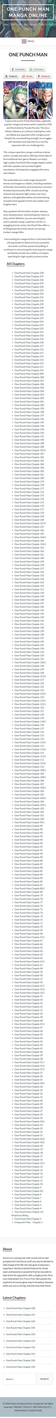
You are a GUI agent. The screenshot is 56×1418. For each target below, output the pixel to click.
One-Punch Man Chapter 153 (29, 582)
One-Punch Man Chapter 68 (29, 933)
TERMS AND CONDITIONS (28, 1410)
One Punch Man (33, 120)
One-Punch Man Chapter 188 (29, 446)
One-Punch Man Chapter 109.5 (30, 770)
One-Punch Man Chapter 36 (29, 1076)
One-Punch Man (27, 1278)
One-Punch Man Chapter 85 (29, 871)
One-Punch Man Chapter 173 (29, 502)
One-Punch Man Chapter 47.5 (29, 1024)
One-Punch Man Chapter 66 (29, 944)
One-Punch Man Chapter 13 (29, 1173)
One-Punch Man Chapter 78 (29, 898)
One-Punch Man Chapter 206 (29, 384)
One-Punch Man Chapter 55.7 (29, 985)
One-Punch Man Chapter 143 (29, 617)
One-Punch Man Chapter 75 (29, 909)
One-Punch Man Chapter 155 (29, 575)
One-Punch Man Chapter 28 (29, 1107)
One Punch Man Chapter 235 (29, 283)
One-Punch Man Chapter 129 (29, 669)
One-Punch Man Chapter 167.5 (30, 523)
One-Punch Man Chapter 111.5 (30, 756)
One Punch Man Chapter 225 (29, 318)
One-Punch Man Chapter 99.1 (29, 822)
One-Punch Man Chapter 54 (29, 999)
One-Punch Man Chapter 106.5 (30, 787)
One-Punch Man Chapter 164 (29, 540)
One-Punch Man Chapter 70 (29, 926)
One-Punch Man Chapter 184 (29, 464)
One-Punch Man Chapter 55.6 (29, 989)
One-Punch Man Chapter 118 (29, 724)
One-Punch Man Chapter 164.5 (30, 537)
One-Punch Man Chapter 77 (29, 902)
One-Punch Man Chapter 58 (29, 975)
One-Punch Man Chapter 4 (28, 1208)
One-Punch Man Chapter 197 (29, 415)
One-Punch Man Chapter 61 (29, 964)
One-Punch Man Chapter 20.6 (29, 1138)
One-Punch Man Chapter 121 (29, 711)
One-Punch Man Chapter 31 (29, 1097)
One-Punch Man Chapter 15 (29, 1166)
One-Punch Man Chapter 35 (29, 1079)
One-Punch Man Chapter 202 (29, 398)
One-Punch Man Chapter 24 (29, 1124)
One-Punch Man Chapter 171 (29, 509)
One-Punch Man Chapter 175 (29, 495)
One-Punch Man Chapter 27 (29, 1111)
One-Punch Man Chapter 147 (29, 603)
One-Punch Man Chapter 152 (29, 585)
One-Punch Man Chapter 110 (29, 766)
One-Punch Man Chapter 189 (29, 443)
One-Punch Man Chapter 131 (29, 658)
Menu (30, 41)
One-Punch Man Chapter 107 (29, 784)
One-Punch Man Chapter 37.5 (29, 1069)
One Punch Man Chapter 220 (29, 335)
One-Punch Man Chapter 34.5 (29, 1083)
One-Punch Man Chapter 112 (29, 752)
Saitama (7, 1257)
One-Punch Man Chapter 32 (29, 1093)
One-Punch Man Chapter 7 (28, 1197)
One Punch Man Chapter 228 (29, 307)
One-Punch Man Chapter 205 (29, 387)
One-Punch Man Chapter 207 (29, 380)
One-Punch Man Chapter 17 (29, 1156)
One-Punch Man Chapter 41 (29, 1048)
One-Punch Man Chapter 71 (29, 923)
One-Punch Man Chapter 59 (29, 971)
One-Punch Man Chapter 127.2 (30, 676)
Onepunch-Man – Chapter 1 (29, 1222)
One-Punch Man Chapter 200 (29, 405)
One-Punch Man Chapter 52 (29, 1006)
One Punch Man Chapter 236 (29, 279)
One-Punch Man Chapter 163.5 (30, 544)
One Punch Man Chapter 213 (29, 359)
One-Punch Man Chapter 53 (29, 1003)
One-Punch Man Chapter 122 (29, 707)
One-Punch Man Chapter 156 (29, 571)
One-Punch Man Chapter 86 (29, 867)
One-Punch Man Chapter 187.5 (30, 450)
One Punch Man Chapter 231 (29, 297)
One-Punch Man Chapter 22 (29, 1131)
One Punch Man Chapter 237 (29, 276)
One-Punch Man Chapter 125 (29, 686)
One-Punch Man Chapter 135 (29, 645)
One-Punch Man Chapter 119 (29, 718)
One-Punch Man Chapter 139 (29, 631)
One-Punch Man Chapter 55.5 (29, 992)
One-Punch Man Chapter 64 (29, 951)
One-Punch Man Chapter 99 (29, 825)
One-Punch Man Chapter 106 (29, 791)
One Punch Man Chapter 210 (29, 370)
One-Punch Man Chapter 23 (29, 1128)
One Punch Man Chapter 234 (29, 286)
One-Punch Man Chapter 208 (29, 377)
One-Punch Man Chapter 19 (29, 1149)
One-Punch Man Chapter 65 (29, 947)
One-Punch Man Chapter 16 (29, 1159)
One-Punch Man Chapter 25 (29, 1117)
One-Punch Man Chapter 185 (29, 460)
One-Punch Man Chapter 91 (29, 850)
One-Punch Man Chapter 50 (29, 1013)
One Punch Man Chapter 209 (29, 373)
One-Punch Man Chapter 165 (29, 533)
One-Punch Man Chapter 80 (29, 891)
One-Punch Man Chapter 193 (29, 429)
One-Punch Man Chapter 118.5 (30, 721)
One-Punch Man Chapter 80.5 (29, 888)
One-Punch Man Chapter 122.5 (30, 700)
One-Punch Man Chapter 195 (29, 422)
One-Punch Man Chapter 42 (29, 1044)
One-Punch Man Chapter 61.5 (29, 961)
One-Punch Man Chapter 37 (29, 1072)
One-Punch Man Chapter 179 (29, 481)
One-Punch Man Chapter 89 (29, 857)
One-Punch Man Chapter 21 (29, 1135)
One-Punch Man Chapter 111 (29, 759)
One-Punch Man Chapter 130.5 (30, 662)
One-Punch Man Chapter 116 (29, 731)
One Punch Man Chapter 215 (29, 352)
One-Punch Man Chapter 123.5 (30, 693)
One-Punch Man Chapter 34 (29, 1086)
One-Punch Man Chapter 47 (29, 1027)
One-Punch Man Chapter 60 (29, 968)
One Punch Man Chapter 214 (29, 356)
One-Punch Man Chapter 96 (29, 832)
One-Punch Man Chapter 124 (29, 690)
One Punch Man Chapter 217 (29, 345)
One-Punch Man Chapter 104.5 (30, 798)
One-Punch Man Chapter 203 (29, 394)
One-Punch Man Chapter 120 (29, 714)
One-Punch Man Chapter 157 (29, 568)
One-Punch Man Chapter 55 (29, 996)
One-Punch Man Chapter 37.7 (29, 1062)
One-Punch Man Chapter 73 (29, 916)
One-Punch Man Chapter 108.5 (30, 777)
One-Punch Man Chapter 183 (29, 467)
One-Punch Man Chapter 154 (29, 578)
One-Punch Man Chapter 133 (29, 651)
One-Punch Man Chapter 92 (29, 846)
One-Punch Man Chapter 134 (29, 648)
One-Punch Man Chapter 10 (29, 1184)
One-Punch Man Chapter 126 (29, 683)
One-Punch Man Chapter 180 (29, 478)
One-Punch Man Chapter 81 (29, 884)
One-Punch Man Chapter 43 (29, 1041)
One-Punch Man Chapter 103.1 (30, 804)
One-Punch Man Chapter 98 (29, 829)
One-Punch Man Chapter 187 (29, 453)
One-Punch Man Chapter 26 (29, 1114)
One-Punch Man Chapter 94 (29, 839)
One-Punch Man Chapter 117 (29, 728)
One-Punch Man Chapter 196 (29, 418)
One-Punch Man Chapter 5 (28, 1204)
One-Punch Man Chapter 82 (29, 881)
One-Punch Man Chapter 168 (29, 519)
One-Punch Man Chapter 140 (29, 627)
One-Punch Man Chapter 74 (29, 912)
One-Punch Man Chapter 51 (29, 1010)
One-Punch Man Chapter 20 (29, 1145)
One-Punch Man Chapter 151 (29, 589)
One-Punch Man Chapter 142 (29, 620)
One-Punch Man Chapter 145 (29, 610)
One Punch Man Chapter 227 (29, 311)
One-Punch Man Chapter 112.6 (30, 749)
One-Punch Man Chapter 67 (29, 940)
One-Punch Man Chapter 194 (29, 425)
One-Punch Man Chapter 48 (29, 1020)
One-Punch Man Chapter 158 (29, 565)
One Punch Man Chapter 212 (29, 363)
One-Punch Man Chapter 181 (29, 474)
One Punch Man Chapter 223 (29, 325)
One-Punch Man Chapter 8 (28, 1194)
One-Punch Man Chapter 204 (29, 391)
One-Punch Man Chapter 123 (29, 697)
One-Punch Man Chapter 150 (29, 592)
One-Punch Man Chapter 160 (29, 558)
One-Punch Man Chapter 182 (29, 471)
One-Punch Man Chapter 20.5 (29, 1142)
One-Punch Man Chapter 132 (29, 655)
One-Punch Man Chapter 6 (28, 1201)
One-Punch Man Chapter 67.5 (29, 937)
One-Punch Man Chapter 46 (29, 1031)
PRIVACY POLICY (23, 1407)
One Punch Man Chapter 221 (29, 332)
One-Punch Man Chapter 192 (29, 432)
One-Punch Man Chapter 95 (29, 836)
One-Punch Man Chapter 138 (29, 634)
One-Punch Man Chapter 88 (29, 860)
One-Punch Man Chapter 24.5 (29, 1121)
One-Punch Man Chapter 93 (29, 843)
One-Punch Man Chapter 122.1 (30, 704)
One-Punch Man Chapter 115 (29, 735)
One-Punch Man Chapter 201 (29, 401)
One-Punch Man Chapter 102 (29, 811)
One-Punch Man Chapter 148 (29, 599)
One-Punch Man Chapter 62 (29, 957)
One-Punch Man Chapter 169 (29, 516)
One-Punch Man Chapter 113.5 (30, 742)
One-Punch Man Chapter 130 (29, 665)
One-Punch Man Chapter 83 (29, 878)
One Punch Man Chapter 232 (29, 293)
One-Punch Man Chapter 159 (29, 561)
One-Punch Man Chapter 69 (29, 930)
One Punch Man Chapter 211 (29, 366)
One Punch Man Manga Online (28, 12)
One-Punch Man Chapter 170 (29, 512)
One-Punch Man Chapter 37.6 (29, 1065)
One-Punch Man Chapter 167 (29, 526)
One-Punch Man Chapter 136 (29, 641)
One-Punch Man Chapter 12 (29, 1177)
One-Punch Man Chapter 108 (29, 780)
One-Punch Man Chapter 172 (29, 505)
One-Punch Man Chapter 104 (29, 801)
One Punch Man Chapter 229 (29, 304)
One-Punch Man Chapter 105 (29, 794)
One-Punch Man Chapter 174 (29, 498)
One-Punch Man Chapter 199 (29, 408)
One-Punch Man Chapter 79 (29, 895)
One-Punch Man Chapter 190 (29, 439)
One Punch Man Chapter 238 (29, 272)
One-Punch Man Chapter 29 (29, 1104)
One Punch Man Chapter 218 (29, 342)
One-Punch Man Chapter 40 (29, 1051)
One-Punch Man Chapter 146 (29, 606)
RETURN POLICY (43, 1407)
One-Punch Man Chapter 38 (29, 1058)
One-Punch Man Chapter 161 (29, 554)
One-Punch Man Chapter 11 (29, 1180)
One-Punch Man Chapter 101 (29, 815)
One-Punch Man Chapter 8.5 (29, 1190)
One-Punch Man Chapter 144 (29, 613)
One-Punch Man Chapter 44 (29, 1037)
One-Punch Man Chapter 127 (29, 679)
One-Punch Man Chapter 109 (29, 773)
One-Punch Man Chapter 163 (29, 547)
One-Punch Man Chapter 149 (29, 596)
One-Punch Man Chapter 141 (29, 624)
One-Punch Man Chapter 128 (29, 672)
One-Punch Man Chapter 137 (29, 638)
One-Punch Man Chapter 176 (29, 491)
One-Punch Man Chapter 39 (29, 1055)
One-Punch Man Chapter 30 (29, 1100)
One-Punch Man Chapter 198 (29, 412)
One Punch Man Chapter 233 (29, 290)
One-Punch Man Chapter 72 (29, 919)
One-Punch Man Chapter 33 (29, 1090)
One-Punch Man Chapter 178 (29, 485)
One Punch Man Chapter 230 (29, 300)
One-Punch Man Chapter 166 (29, 530)
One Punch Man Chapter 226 (29, 314)
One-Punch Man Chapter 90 (29, 853)
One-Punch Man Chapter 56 (29, 982)
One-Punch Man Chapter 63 (29, 954)
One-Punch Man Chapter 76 (29, 905)
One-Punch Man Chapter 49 (29, 1017)
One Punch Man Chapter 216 (29, 349)
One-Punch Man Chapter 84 (29, 874)
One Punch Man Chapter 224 (29, 321)
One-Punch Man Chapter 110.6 (30, 763)
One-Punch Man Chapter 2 (28, 1218)
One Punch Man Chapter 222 (29, 328)
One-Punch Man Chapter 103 (29, 808)
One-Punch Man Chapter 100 (29, 818)
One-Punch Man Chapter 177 (29, 488)
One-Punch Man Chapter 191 (29, 436)
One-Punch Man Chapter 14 (29, 1170)
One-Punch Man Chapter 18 (29, 1152)
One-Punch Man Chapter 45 (29, 1034)
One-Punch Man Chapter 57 (29, 978)
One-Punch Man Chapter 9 (28, 1187)
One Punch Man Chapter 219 (29, 338)
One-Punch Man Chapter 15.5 (29, 1163)
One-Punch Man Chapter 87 (29, 864)
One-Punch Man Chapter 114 (29, 738)
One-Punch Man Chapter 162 (29, 551)
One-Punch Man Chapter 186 (29, 457)
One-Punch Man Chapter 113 (29, 745)
